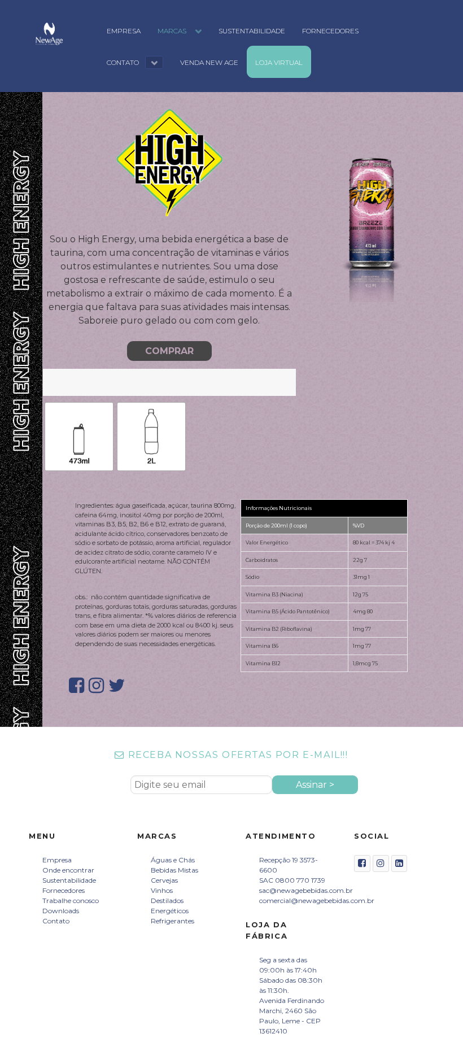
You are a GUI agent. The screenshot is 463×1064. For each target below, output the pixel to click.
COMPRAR (169, 351)
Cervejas (164, 880)
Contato (55, 921)
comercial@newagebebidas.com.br (316, 900)
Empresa (57, 860)
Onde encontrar (68, 870)
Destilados (167, 900)
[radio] (79, 436)
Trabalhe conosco (70, 900)
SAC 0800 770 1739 (292, 880)
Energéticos (170, 910)
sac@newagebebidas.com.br (306, 890)
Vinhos (162, 890)
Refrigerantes (172, 921)
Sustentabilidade (69, 880)
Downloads (60, 910)
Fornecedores (63, 890)
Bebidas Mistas (174, 870)
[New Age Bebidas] (49, 33)
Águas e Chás (173, 860)
